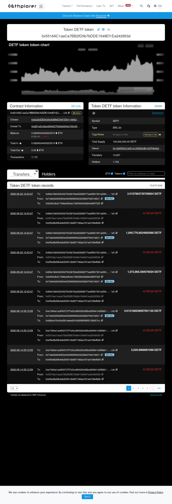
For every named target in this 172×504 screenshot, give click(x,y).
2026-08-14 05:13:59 (21, 310)
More (124, 6)
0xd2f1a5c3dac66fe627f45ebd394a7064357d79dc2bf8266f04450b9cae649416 (73, 126)
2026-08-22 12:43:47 (21, 193)
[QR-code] (103, 29)
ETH (107, 173)
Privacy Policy (155, 492)
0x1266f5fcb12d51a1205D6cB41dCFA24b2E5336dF (141, 148)
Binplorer (101, 15)
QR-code (76, 106)
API (111, 6)
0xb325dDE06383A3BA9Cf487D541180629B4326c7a (60, 119)
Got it (87, 496)
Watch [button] (77, 113)
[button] (148, 6)
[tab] (23, 173)
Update (158, 105)
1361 (159, 388)
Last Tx (100, 6)
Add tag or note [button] (150, 134)
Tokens (118, 173)
